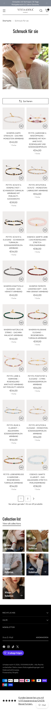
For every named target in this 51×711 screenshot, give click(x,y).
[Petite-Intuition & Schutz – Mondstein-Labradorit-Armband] (37, 170)
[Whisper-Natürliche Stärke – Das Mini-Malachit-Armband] (14, 315)
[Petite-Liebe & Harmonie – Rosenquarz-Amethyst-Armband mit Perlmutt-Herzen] (14, 362)
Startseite (7, 20)
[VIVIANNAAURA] (25, 10)
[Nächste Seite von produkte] (33, 498)
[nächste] (47, 3)
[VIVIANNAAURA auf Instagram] (8, 647)
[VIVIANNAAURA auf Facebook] (4, 647)
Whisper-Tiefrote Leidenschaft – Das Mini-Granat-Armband (37, 289)
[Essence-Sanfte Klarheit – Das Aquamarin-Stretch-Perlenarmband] (37, 460)
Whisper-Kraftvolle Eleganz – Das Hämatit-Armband (14, 289)
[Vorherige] (4, 3)
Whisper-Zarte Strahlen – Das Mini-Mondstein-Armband (13, 136)
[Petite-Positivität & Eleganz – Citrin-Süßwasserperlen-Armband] (37, 362)
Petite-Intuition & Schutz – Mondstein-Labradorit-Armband (37, 188)
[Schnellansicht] (21, 126)
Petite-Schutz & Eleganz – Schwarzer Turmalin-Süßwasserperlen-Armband (13, 242)
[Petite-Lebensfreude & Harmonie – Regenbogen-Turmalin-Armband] (14, 460)
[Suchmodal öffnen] (41, 11)
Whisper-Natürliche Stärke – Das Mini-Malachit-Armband (13, 332)
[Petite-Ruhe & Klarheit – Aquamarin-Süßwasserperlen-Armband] (14, 411)
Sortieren (27, 101)
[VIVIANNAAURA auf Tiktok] (13, 647)
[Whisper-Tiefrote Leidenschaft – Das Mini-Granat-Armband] (37, 272)
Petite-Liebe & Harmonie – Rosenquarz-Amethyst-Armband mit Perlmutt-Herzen (13, 381)
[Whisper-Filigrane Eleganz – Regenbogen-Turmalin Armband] (37, 315)
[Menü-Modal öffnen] (4, 11)
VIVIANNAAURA (26, 665)
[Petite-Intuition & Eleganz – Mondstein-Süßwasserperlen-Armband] (37, 411)
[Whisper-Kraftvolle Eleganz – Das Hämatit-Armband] (14, 272)
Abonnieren (42, 637)
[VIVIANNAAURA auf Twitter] (18, 647)
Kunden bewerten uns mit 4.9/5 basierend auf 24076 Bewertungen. (31, 700)
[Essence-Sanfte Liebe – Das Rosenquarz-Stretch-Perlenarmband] (37, 222)
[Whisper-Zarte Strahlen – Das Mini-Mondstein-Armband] (14, 118)
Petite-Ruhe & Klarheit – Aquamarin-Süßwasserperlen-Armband (13, 430)
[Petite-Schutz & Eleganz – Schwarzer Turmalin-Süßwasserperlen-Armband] (14, 222)
